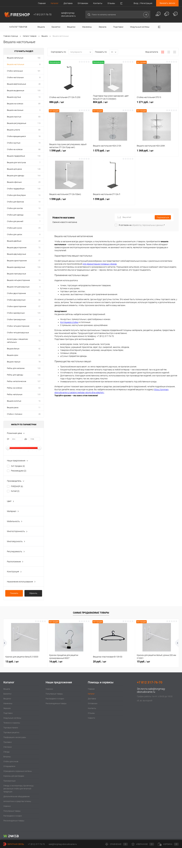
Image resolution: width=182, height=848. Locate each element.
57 (39, 261)
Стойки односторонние (16, 306)
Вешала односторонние (17, 261)
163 (38, 215)
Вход (136, 3)
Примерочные (9, 781)
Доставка (68, 3)
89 (39, 104)
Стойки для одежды (15, 215)
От (8, 439)
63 (39, 388)
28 (39, 414)
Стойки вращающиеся (16, 136)
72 (39, 247)
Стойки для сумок (14, 228)
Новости (91, 718)
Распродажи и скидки (12, 816)
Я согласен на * (142, 225)
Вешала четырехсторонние (18, 280)
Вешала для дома (14, 169)
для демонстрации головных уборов (100, 264)
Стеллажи (7, 747)
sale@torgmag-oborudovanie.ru (151, 690)
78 (39, 362)
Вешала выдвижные (15, 90)
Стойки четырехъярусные (18, 332)
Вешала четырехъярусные (18, 287)
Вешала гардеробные (16, 156)
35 (39, 228)
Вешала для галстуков (16, 162)
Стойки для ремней (15, 221)
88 (39, 149)
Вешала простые (14, 117)
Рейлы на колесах (14, 388)
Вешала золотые (14, 401)
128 (38, 169)
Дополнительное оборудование (16, 796)
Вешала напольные (15, 58)
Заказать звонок (167, 3)
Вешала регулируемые (16, 123)
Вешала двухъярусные (16, 254)
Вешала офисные (14, 182)
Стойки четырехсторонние (18, 326)
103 (38, 368)
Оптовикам (83, 3)
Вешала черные (13, 362)
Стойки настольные (15, 77)
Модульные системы (12, 718)
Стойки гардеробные (15, 189)
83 (39, 117)
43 (39, 241)
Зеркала (7, 708)
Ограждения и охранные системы (17, 771)
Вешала (6, 689)
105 (38, 90)
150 (38, 156)
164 (38, 175)
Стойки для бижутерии (16, 195)
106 (38, 267)
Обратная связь (15, 844)
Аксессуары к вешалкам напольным (17, 340)
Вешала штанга (13, 130)
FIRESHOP (17, 486)
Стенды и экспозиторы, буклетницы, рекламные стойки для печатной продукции (18, 789)
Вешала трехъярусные (16, 274)
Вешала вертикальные (16, 84)
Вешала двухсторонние (16, 247)
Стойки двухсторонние (16, 293)
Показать (14, 593)
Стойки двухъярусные (16, 300)
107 (38, 381)
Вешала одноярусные (16, 267)
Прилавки (7, 742)
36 (39, 254)
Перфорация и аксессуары (14, 737)
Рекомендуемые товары (13, 821)
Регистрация (146, 3)
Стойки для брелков (15, 202)
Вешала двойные (14, 241)
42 (39, 349)
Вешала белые (13, 349)
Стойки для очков (10, 761)
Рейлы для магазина (15, 368)
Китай (15, 491)
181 (38, 71)
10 (39, 195)
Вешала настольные (15, 64)
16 (39, 401)
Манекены (7, 703)
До (25, 439)
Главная (42, 3)
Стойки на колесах (15, 149)
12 (39, 341)
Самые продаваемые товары (91, 612)
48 (39, 84)
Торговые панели (10, 728)
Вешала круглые (14, 97)
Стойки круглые (13, 143)
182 (38, 58)
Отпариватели (9, 766)
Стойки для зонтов (15, 208)
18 (39, 136)
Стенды (6, 752)
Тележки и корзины (11, 723)
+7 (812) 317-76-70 (36, 844)
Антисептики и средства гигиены (17, 801)
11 (39, 407)
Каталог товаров (18, 27)
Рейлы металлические (16, 381)
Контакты (97, 3)
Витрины (7, 757)
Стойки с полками (14, 414)
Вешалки (7, 699)
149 (38, 189)
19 (39, 97)
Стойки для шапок (14, 234)
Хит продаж (18, 466)
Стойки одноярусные (16, 313)
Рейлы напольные (14, 394)
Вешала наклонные (15, 110)
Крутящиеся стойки (69, 322)
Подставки (8, 713)
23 (39, 355)
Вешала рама (12, 407)
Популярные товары (12, 811)
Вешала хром (12, 355)
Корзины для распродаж (13, 776)
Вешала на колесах (15, 104)
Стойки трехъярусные (16, 319)
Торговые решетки (11, 732)
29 (39, 182)
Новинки (7, 806)
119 (38, 123)
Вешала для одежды (15, 175)
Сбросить (33, 593)
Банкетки (7, 694)
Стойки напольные (15, 71)
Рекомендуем (18, 471)
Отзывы (111, 3)
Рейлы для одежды (15, 375)
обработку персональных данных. (148, 225)
